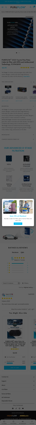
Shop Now (18, 223)
